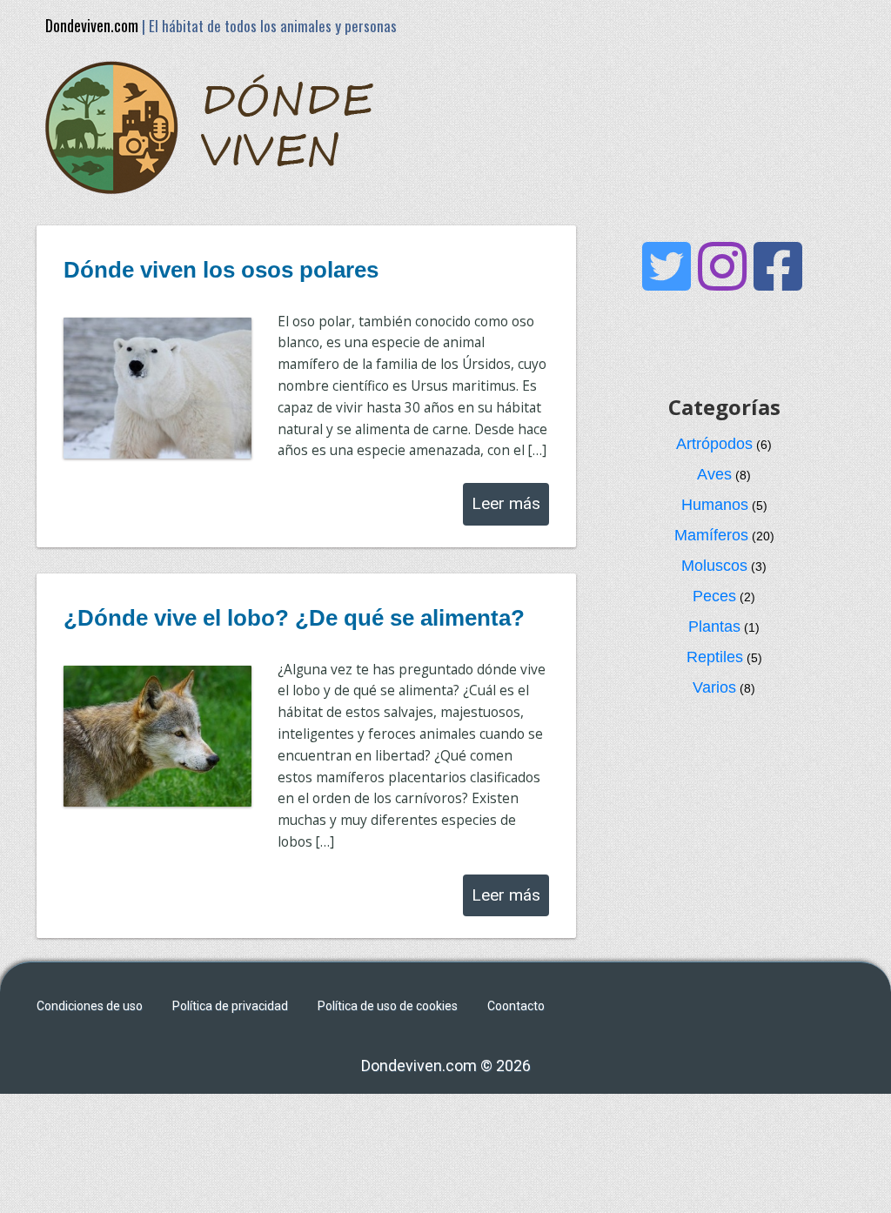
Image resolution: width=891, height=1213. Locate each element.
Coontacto (516, 1006)
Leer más (506, 503)
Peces (714, 596)
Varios (714, 687)
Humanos (714, 504)
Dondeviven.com (91, 25)
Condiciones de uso (90, 1006)
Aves (714, 474)
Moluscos (714, 565)
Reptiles (715, 657)
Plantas (714, 626)
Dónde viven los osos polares (221, 270)
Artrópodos (714, 443)
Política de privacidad (230, 1006)
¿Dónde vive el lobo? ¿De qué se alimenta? (294, 618)
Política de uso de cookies (388, 1006)
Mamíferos (711, 535)
